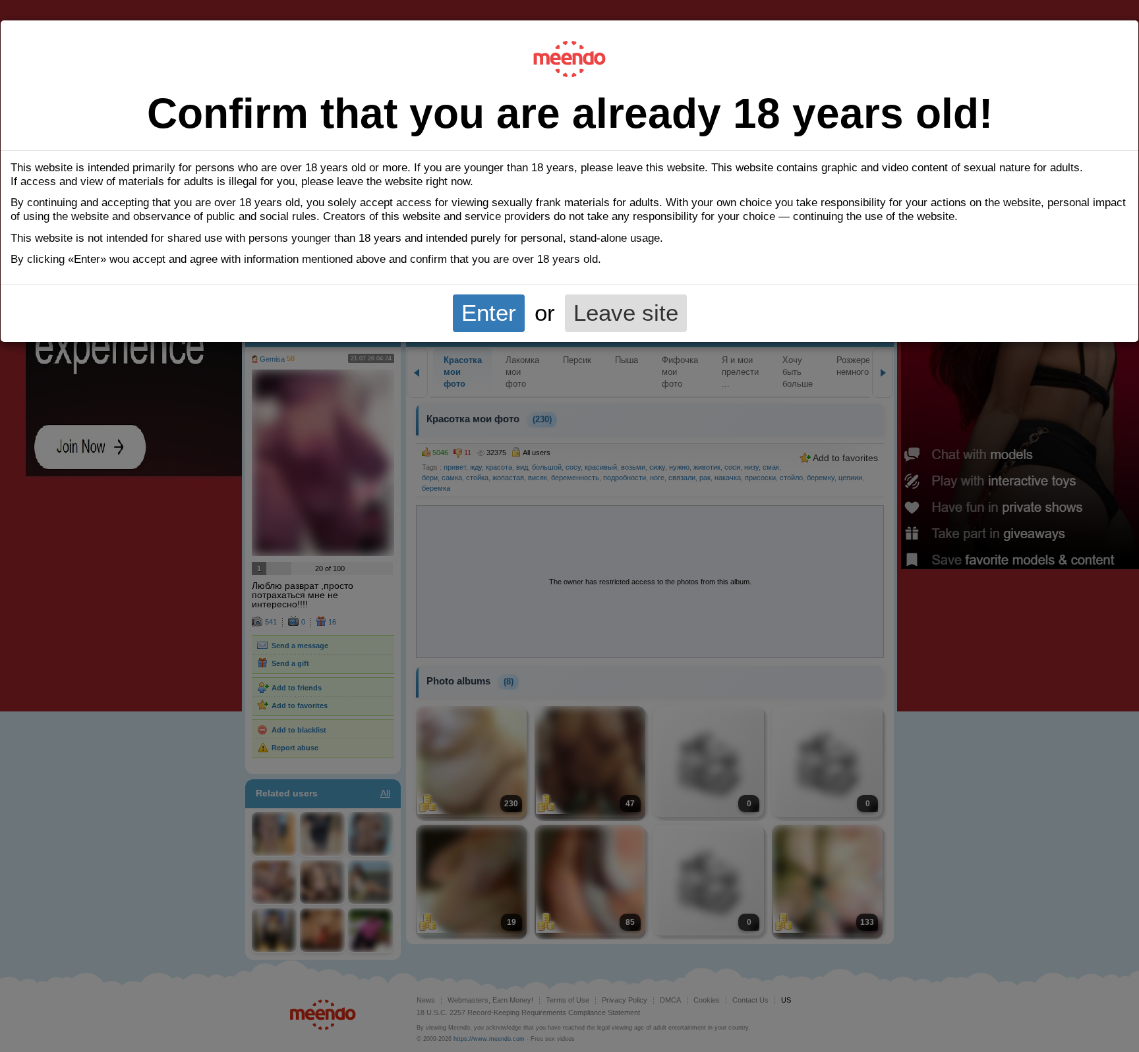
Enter (488, 312)
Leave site (625, 312)
